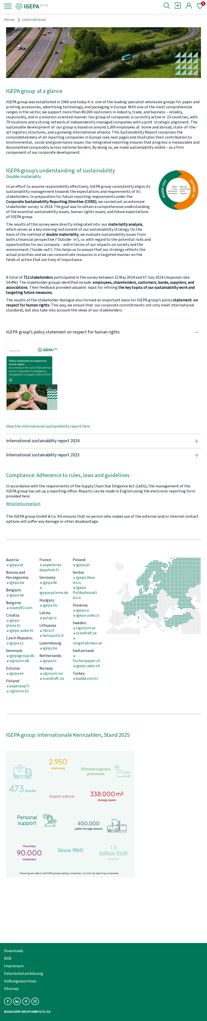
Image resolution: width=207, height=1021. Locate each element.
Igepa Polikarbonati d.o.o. (85, 592)
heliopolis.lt (53, 635)
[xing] (26, 1001)
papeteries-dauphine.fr (51, 567)
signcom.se (85, 628)
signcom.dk (19, 661)
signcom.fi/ (19, 691)
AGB (7, 958)
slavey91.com (20, 608)
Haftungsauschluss (20, 981)
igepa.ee (16, 673)
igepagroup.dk (21, 656)
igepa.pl (83, 565)
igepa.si (82, 610)
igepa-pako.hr (21, 630)
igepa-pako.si (87, 615)
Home (9, 19)
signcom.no (53, 673)
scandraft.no (53, 678)
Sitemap (11, 988)
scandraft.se (86, 633)
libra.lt (49, 630)
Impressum (14, 966)
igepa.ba (16, 582)
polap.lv (50, 618)
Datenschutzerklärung (23, 973)
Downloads (13, 951)
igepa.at (16, 565)
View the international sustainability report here (48, 426)
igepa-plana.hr (13, 623)
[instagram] (35, 1001)
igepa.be (16, 595)
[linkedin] (17, 1001)
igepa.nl (50, 661)
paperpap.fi (19, 686)
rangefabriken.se (87, 643)
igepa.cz (16, 643)
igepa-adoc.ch (88, 666)
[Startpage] (48, 6)
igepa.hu (50, 605)
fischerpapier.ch (86, 661)
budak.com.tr (87, 678)
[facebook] (8, 1001)
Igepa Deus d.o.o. (84, 580)
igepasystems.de (53, 592)
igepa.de (50, 582)
